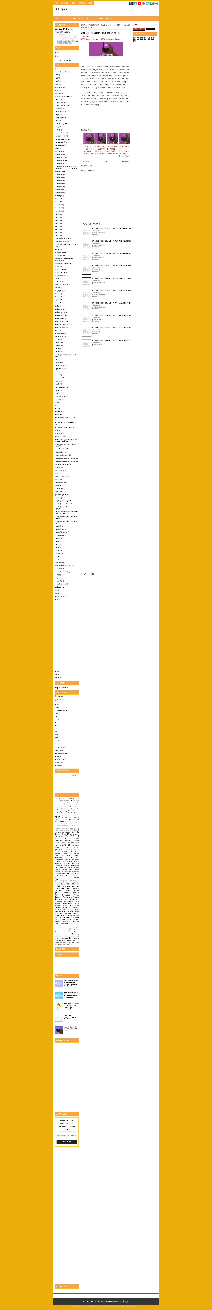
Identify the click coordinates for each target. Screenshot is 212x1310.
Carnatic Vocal (59, 142)
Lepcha (57, 372)
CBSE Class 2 (59, 171)
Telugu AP (58, 581)
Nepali (57, 414)
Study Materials (59, 562)
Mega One (58, 399)
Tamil (56, 575)
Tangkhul (57, 578)
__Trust (57, 719)
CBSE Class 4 (59, 177)
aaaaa (57, 84)
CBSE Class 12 (59, 163)
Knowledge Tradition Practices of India (65, 871)
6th (101, 18)
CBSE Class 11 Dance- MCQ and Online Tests (112, 150)
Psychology (58, 488)
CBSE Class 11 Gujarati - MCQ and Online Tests (100, 150)
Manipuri (57, 381)
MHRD (57, 402)
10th (74, 18)
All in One (58, 90)
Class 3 (57, 217)
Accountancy (59, 87)
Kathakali (58, 352)
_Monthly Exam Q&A (61, 759)
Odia (56, 430)
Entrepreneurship (60, 275)
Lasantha (103, 1306)
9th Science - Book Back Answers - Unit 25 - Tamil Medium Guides (111, 229)
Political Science (60, 482)
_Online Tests (59, 750)
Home (56, 3)
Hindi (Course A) (60, 312)
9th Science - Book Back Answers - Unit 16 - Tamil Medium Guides (111, 340)
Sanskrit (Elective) (60, 532)
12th (62, 18)
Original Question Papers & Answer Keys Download (67, 893)
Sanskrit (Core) (59, 529)
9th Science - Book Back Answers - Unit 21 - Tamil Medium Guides (111, 278)
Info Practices (59, 336)
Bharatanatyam (59, 118)
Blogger (70, 60)
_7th (56, 728)
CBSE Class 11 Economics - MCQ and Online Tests (124, 151)
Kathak (57, 349)
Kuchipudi (58, 362)
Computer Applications (62, 238)
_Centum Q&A (59, 744)
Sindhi (57, 547)
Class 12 (57, 211)
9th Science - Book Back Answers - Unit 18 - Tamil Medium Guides (111, 315)
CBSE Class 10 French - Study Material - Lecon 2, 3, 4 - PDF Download (71, 1006)
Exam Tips (58, 281)
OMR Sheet (58, 433)
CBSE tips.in (61, 9)
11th (68, 18)
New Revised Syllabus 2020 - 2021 (65, 422)
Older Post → (126, 161)
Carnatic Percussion (61, 139)
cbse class (58, 151)
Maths (57, 390)
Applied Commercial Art (62, 96)
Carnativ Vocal (59, 145)
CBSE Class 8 (59, 189)
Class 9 (57, 235)
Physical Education (61, 476)
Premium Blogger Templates (115, 1306)
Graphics (57, 297)
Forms (73, 3)
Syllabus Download (61, 572)
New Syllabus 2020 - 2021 (63, 427)
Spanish (57, 556)
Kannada (57, 342)
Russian (57, 498)
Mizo (56, 405)
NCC (56, 408)
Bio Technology (59, 124)
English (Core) (59, 269)
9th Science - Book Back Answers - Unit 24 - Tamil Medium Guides (111, 241)
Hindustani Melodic (61, 321)
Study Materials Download (63, 566)
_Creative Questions (61, 747)
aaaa (56, 81)
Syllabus (57, 569)
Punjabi (57, 491)
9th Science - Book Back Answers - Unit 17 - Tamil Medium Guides (111, 328)
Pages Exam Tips (60, 449)
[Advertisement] (106, 461)
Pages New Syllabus (61, 455)
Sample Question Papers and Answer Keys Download (67, 922)
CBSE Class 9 (59, 192)
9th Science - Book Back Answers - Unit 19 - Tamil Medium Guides (111, 303)
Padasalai (60, 696)
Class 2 (57, 214)
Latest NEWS (59, 366)
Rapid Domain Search (131, 1306)
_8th (56, 726)
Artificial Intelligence (61, 102)
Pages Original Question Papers (65, 458)
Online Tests (58, 436)
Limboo (57, 375)
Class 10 (57, 205)
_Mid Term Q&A (59, 756)
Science (57, 538)
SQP (56, 559)
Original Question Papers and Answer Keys (67, 897)
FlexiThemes (84, 1306)
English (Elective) (60, 272)
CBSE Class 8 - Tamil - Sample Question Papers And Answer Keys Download (71, 983)
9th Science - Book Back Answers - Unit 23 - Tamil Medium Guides (111, 253)
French (57, 287)
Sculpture (58, 541)
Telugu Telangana (60, 584)
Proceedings (59, 485)
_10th (56, 735)
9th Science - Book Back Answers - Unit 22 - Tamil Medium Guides (111, 266)
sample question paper (62, 501)
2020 (56, 75)
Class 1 (57, 202)
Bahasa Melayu (59, 111)
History (57, 330)
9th (81, 18)
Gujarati (57, 300)
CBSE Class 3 (59, 174)
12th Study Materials (61, 72)
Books (57, 130)
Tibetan (57, 593)
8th (88, 18)
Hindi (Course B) (60, 315)
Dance (57, 249)
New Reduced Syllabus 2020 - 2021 (66, 417)
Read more (102, 233)
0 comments (85, 36)
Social (57, 550)
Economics (58, 255)
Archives (150, 29)
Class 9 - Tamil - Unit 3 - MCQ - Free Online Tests (71, 1028)
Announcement (59, 93)
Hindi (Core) (58, 309)
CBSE (56, 148)
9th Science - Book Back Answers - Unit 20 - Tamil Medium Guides (111, 290)
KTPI (56, 359)
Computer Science (60, 241)
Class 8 (57, 232)
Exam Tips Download (61, 284)
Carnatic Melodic (60, 136)
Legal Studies (59, 369)
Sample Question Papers (62, 504)
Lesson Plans (59, 762)
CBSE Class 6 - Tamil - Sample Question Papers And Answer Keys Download (71, 994)
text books (58, 587)
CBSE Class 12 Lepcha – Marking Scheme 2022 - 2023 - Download (65, 167)
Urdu (56, 599)
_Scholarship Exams (61, 710)
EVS (56, 278)
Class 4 (57, 220)
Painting (57, 467)
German (57, 294)
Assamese (58, 108)
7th (94, 18)
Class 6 (57, 226)
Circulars (57, 199)
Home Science (59, 333)
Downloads (65, 3)
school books (59, 535)
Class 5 (57, 223)
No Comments (95, 234)
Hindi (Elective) (59, 318)
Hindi (56, 306)
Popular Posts (139, 29)
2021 (56, 78)
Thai (56, 590)
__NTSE (57, 716)
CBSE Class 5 (59, 180)
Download (58, 252)
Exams (90, 3)
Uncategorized (59, 596)
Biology (57, 127)
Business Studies (60, 133)
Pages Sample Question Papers (65, 461)
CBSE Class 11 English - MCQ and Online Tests (89, 150)
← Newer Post (85, 161)
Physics (57, 479)
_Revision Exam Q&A (61, 753)
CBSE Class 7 (59, 186)
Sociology (58, 553)
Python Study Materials (62, 495)
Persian (57, 473)
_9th (56, 722)
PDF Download (59, 470)
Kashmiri (57, 346)
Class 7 (57, 229)
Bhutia (57, 121)
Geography (58, 291)
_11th (56, 738)
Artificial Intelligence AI (62, 105)
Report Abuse (61, 687)
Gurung (57, 303)
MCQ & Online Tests (61, 396)
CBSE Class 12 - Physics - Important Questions (64, 30)
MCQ (56, 393)
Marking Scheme (60, 387)
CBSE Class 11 (59, 160)
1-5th (108, 18)
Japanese (58, 339)
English (57, 266)
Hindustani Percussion (62, 324)
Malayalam (58, 378)
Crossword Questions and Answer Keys (67, 842)
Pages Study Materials (62, 464)
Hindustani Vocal (60, 327)
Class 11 (57, 208)
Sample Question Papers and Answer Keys (67, 918)
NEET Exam (58, 411)
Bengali (57, 114)
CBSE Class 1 (59, 154)
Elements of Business (61, 263)
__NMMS (57, 713)
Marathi (57, 384)
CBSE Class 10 (59, 157)
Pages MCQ (93, 25)
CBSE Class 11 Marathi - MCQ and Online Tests (101, 32)
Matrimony (82, 3)
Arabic (57, 99)
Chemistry (58, 196)
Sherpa (57, 544)
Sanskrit (57, 526)
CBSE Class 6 (59, 183)
